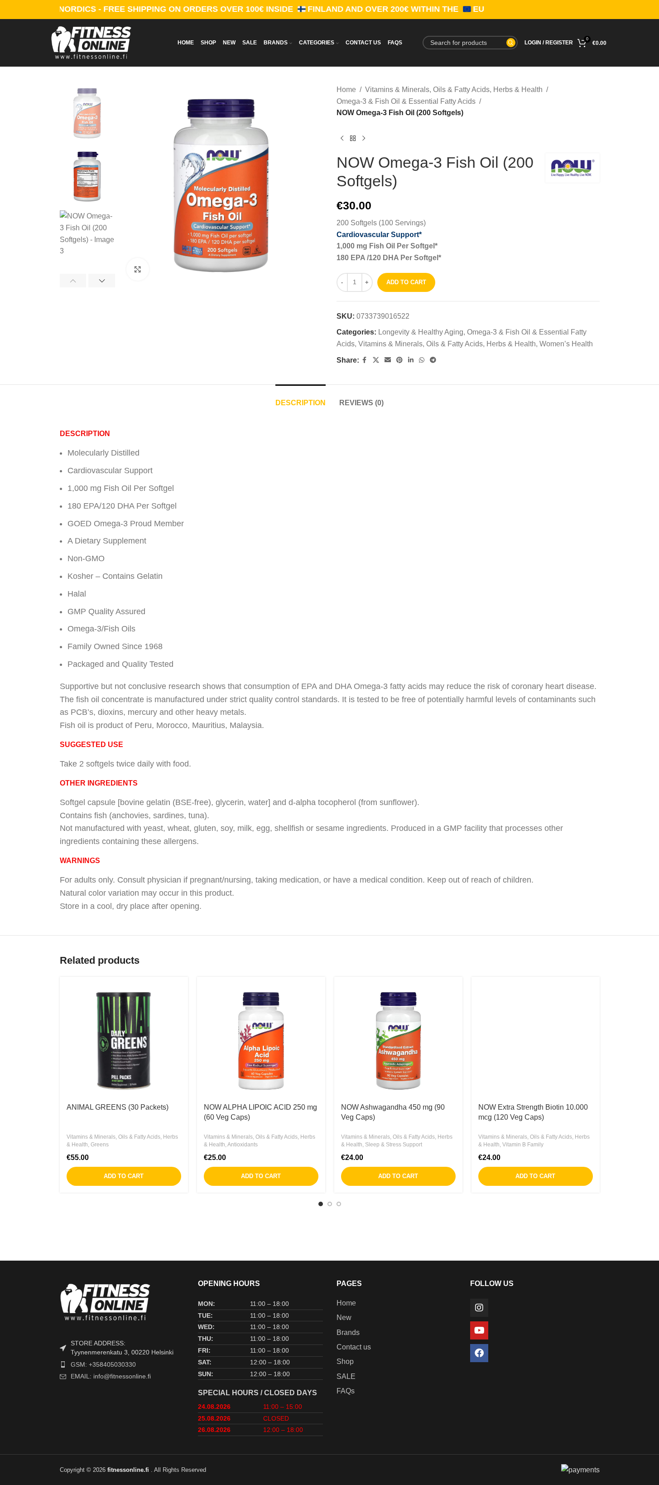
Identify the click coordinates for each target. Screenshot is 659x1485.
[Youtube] (479, 1330)
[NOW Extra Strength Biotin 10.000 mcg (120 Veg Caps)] (535, 1041)
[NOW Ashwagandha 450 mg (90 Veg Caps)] (398, 1041)
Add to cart (406, 282)
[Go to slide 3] (339, 1204)
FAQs (346, 1391)
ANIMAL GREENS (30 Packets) (117, 1107)
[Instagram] (479, 1308)
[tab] (300, 398)
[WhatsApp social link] (421, 360)
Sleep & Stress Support (393, 1144)
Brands (348, 1332)
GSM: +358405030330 (103, 1364)
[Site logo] (106, 42)
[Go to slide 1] (320, 1204)
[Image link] (122, 1301)
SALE (346, 1376)
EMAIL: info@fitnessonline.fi (111, 1376)
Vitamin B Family (523, 1144)
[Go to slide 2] (329, 1204)
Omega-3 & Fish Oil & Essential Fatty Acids (406, 101)
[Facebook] (479, 1353)
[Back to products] (352, 138)
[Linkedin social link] (410, 360)
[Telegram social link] (433, 360)
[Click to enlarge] (137, 269)
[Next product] (363, 138)
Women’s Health (566, 344)
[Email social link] (388, 360)
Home (346, 89)
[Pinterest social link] (399, 360)
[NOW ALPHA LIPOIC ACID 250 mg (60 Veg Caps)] (261, 1041)
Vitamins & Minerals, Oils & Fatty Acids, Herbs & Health (454, 89)
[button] (73, 280)
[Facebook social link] (364, 360)
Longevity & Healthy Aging (420, 332)
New (344, 1317)
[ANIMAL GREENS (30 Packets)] (124, 1041)
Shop (345, 1361)
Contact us (354, 1347)
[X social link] (376, 360)
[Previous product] (342, 138)
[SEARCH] (510, 42)
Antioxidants (242, 1144)
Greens (100, 1144)
